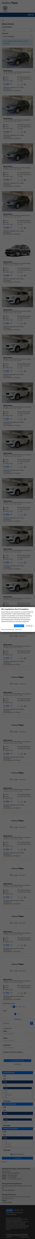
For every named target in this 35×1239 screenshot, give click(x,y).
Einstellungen (29, 625)
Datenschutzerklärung (7, 629)
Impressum (18, 629)
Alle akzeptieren (19, 625)
